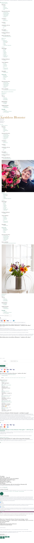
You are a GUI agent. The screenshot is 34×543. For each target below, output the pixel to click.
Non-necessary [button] (2, 506)
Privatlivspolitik (5, 487)
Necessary (2, 502)
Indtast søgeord (2, 315)
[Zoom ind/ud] (1, 536)
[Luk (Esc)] (8, 536)
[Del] (6, 536)
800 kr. (13, 377)
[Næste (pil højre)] (3, 538)
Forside (1, 324)
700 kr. (11, 377)
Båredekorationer (8, 324)
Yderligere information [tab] (5, 375)
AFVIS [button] (13, 491)
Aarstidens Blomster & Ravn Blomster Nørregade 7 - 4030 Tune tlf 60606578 (16, 430)
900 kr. (15, 377)
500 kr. (6, 377)
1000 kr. (17, 377)
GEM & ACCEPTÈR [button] (2, 510)
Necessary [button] (1, 501)
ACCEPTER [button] (10, 491)
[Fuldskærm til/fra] (3, 536)
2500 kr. (22, 377)
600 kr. (9, 377)
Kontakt (3, 109)
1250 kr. (25, 377)
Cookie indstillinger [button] (21, 491)
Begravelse (4, 74)
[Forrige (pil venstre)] (1, 538)
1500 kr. (20, 377)
